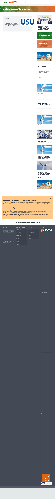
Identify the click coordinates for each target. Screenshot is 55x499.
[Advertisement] (24, 493)
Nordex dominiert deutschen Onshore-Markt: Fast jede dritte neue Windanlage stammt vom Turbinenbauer (44, 158)
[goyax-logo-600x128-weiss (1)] (46, 230)
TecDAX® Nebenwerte (18, 232)
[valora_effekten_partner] (46, 483)
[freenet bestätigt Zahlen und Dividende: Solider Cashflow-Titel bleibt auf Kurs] (44, 104)
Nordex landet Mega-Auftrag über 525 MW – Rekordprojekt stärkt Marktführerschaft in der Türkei (44, 96)
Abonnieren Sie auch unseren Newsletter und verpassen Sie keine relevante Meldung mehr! (16, 217)
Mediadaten (30, 235)
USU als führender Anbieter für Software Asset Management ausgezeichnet (11, 20)
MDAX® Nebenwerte (18, 229)
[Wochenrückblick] (44, 35)
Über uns (30, 229)
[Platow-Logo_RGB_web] (46, 478)
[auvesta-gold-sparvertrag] (44, 56)
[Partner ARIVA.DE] (46, 383)
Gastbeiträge (17, 244)
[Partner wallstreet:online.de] (46, 322)
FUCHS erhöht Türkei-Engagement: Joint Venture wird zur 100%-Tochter (44, 142)
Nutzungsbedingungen (31, 232)
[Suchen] (42, 2)
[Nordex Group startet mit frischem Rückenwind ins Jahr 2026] (44, 119)
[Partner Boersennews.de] (46, 443)
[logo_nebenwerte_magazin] (10, 2)
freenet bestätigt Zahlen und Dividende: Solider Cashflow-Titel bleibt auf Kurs (43, 112)
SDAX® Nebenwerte (18, 235)
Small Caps (17, 238)
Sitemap (30, 238)
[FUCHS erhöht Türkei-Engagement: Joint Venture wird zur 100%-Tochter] (44, 134)
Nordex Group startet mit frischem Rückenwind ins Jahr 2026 (44, 127)
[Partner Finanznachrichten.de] (46, 261)
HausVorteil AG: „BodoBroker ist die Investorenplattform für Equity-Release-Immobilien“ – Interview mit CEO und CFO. (44, 28)
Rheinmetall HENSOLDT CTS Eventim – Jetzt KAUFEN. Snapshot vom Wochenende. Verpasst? (43, 80)
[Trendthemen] (44, 44)
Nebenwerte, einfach (27, 223)
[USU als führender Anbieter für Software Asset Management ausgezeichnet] (28, 22)
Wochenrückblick (18, 241)
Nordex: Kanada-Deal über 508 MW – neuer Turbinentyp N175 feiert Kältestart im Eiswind (44, 173)
